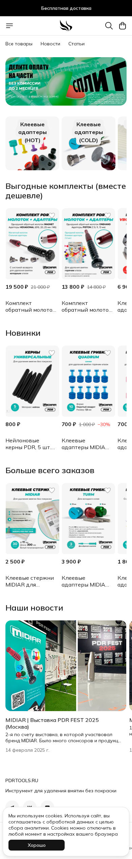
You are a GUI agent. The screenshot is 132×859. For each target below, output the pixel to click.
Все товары (18, 44)
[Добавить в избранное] (51, 215)
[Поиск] (109, 26)
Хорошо (37, 845)
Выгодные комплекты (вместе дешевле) (65, 190)
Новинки (23, 332)
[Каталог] (9, 26)
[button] (32, 243)
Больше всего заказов (49, 470)
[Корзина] (122, 26)
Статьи (76, 44)
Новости (50, 44)
